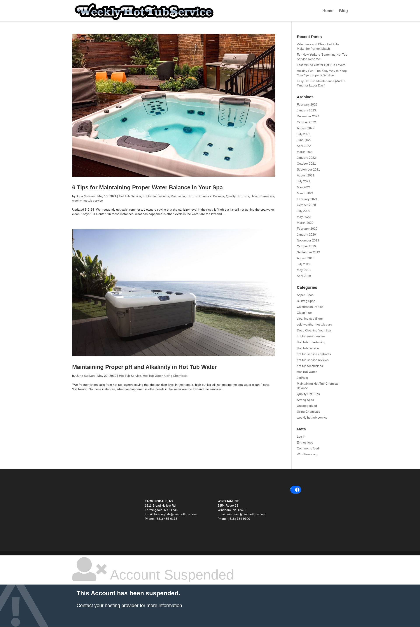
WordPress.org (307, 454)
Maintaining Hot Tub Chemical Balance (197, 196)
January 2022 (306, 157)
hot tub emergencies (311, 336)
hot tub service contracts (314, 354)
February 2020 (307, 228)
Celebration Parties (310, 306)
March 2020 (305, 222)
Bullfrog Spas (306, 301)
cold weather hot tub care (314, 324)
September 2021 (308, 169)
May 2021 (304, 187)
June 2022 (304, 140)
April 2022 (304, 146)
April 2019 (304, 276)
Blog (343, 11)
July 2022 (303, 134)
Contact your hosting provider (107, 605)
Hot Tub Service (130, 196)
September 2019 (308, 252)
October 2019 (306, 246)
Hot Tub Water (153, 375)
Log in (301, 436)
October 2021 (306, 163)
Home (327, 11)
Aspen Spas (305, 295)
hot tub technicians (156, 196)
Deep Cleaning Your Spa (314, 330)
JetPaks (302, 377)
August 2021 (305, 175)
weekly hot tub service (87, 200)
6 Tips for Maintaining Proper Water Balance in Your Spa (147, 187)
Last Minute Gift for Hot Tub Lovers (321, 65)
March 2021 (305, 193)
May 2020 (304, 216)
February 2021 (307, 199)
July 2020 (303, 211)
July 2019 (303, 264)
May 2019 (304, 270)
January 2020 (306, 234)
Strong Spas (305, 400)
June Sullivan (85, 196)
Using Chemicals (262, 196)
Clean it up (304, 312)
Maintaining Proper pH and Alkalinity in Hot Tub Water (144, 367)
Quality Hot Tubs (237, 196)
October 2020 (306, 205)
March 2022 (305, 151)
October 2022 (306, 122)
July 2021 (303, 181)
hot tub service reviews (313, 360)
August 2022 (305, 128)
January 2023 (306, 110)
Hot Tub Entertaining (311, 342)
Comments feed (308, 448)
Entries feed (305, 442)
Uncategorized (307, 405)
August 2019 (305, 258)
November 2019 (308, 240)
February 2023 (307, 104)
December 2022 (308, 116)
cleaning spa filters (310, 318)
